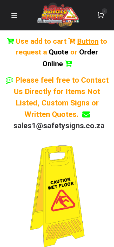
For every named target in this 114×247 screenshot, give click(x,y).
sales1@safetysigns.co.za (58, 125)
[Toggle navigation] (14, 15)
